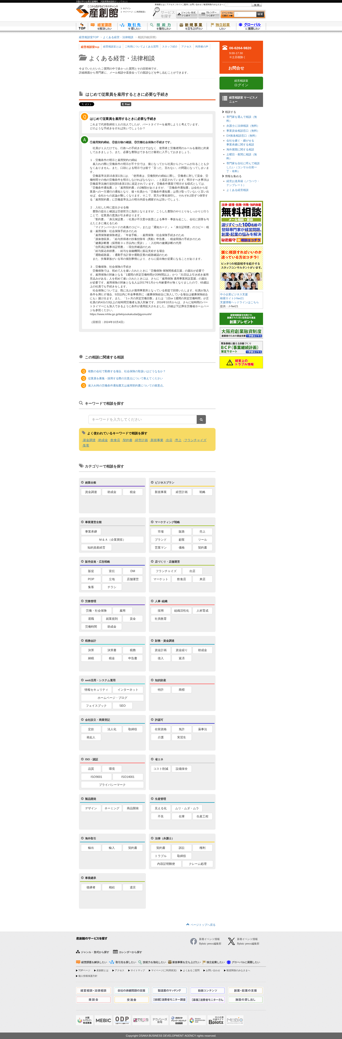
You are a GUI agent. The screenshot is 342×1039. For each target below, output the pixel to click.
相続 (112, 887)
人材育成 (202, 610)
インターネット (128, 689)
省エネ (159, 759)
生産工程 (202, 816)
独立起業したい (221, 26)
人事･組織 (161, 601)
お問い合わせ (196, 4)
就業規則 (112, 618)
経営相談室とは (112, 46)
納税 (91, 658)
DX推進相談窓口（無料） (242, 135)
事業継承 (90, 877)
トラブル (161, 856)
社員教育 (161, 618)
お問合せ (236, 68)
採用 (161, 610)
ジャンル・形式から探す (187, 14)
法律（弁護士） (164, 838)
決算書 (111, 650)
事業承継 (91, 531)
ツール (202, 539)
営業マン (161, 547)
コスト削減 (160, 768)
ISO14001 (127, 776)
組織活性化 (181, 610)
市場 (161, 531)
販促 (91, 571)
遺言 (133, 887)
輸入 (112, 847)
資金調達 (89, 440)
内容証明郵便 (166, 863)
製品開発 (90, 798)
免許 (182, 729)
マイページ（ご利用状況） (135, 12)
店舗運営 (133, 579)
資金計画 (161, 650)
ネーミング (111, 808)
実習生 (181, 737)
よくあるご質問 (191, 970)
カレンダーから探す (209, 14)
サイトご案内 (182, 4)
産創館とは (160, 4)
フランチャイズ (195, 440)
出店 (169, 440)
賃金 (133, 618)
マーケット (160, 579)
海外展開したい (251, 26)
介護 (161, 737)
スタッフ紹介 (170, 46)
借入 (161, 658)
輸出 (91, 847)
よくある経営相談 (237, 190)
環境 (112, 768)
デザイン (91, 808)
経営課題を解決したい (103, 26)
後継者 (90, 887)
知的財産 (160, 680)
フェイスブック (96, 705)
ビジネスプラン (164, 482)
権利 (202, 847)
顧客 (182, 539)
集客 (86, 445)
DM (132, 571)
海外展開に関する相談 (240, 149)
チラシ (111, 587)
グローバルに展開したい (246, 962)
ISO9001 (96, 776)
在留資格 (161, 729)
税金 (133, 492)
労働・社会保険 (96, 610)
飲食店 (115, 440)
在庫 (182, 816)
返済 (182, 658)
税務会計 (90, 640)
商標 (182, 689)
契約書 (127, 440)
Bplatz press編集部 (248, 943)
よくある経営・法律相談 (118, 37)
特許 (161, 689)
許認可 (159, 719)
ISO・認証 (91, 759)
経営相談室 (241, 83)
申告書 (132, 658)
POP (91, 579)
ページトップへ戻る (203, 924)
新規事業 (157, 440)
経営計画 (141, 440)
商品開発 (133, 808)
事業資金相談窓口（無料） (243, 130)
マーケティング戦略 (167, 522)
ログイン (127, 8)
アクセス (170, 4)
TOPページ (84, 970)
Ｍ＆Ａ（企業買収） (112, 539)
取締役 (132, 729)
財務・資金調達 (164, 640)
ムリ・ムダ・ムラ (187, 808)
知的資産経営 (96, 547)
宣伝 (112, 571)
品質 (91, 768)
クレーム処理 (198, 863)
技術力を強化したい (162, 26)
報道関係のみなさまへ (213, 4)
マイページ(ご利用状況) (164, 970)
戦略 (202, 492)
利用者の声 (201, 46)
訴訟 (182, 847)
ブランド (161, 539)
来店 (202, 579)
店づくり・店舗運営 (167, 561)
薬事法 (202, 729)
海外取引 (90, 838)
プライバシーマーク (112, 784)
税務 (133, 650)
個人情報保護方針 (87, 976)
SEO (122, 705)
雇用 (122, 610)
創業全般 (90, 482)
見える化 (161, 808)
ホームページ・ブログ (112, 697)
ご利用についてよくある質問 (141, 46)
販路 (182, 531)
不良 (161, 816)
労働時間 (91, 626)
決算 (91, 650)
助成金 (103, 440)
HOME (82, 26)
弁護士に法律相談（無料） (243, 125)
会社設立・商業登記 (97, 719)
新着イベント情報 (247, 939)
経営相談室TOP (89, 37)
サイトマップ (138, 970)
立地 (112, 579)
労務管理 (90, 601)
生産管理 (160, 798)
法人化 (111, 729)
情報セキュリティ (96, 689)
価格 (182, 547)
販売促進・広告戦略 (97, 561)
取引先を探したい (132, 26)
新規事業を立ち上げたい (192, 26)
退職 (91, 618)
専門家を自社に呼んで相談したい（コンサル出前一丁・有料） (243, 167)
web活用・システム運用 (100, 680)
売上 (178, 440)
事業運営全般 (93, 522)
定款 (91, 729)
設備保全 (182, 768)
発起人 (90, 737)
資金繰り (182, 650)
